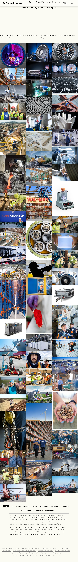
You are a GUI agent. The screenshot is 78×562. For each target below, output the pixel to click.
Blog (55, 4)
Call (72, 3)
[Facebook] (63, 3)
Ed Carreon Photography (14, 3)
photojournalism (29, 527)
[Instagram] (60, 3)
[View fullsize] (13, 55)
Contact (54, 2)
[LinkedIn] (66, 3)
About (48, 2)
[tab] (6, 506)
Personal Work (40, 2)
